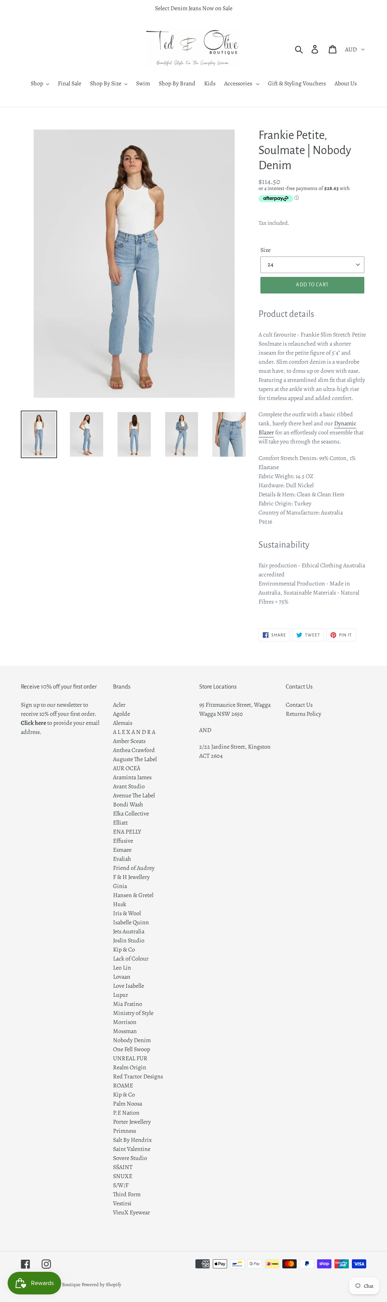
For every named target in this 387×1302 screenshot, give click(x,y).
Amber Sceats (129, 741)
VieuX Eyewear (131, 1212)
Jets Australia (128, 931)
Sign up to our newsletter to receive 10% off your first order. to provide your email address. (60, 718)
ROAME (123, 1085)
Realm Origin (129, 1067)
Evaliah (122, 859)
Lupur (120, 995)
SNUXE (122, 1176)
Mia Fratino (127, 1004)
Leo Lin (122, 968)
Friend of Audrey (134, 868)
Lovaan (121, 977)
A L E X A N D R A (134, 732)
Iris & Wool (127, 913)
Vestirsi (122, 1203)
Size (265, 250)
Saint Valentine (131, 1149)
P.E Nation (126, 1113)
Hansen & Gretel (133, 895)
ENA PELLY (127, 832)
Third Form (127, 1194)
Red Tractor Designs (138, 1076)
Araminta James (132, 777)
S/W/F (120, 1185)
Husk (119, 904)
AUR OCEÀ (126, 768)
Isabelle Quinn (131, 922)
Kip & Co (124, 949)
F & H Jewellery (131, 877)
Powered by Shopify (101, 1284)
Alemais (122, 723)
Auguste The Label (135, 759)
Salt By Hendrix (132, 1140)
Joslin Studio (128, 940)
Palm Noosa (127, 1104)
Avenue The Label (134, 795)
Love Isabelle (128, 986)
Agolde (121, 714)
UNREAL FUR (130, 1058)
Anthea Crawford (134, 750)
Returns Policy (303, 714)
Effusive (123, 841)
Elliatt (120, 823)
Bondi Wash (128, 804)
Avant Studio (129, 786)
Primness (124, 1131)
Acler (119, 705)
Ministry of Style (133, 1013)
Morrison (124, 1022)
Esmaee (122, 850)
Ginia (120, 886)
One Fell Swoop (131, 1049)
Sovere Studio (130, 1158)
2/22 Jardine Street (222, 747)
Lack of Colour (131, 958)
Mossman (125, 1031)
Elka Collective (131, 813)
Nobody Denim (132, 1040)
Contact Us (299, 705)
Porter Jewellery (132, 1122)
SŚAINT (123, 1167)
